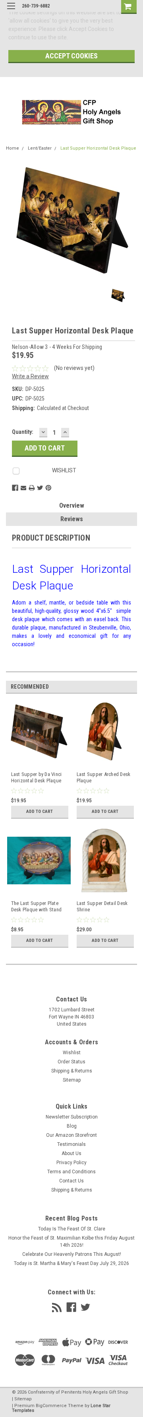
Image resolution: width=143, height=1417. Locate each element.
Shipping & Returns (71, 1071)
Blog (72, 1126)
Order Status (71, 1062)
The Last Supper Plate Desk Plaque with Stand (36, 906)
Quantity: (22, 432)
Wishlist (72, 1052)
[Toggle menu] (11, 11)
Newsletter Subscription (72, 1117)
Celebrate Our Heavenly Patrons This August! (71, 1254)
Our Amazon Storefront (71, 1135)
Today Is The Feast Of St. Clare (71, 1229)
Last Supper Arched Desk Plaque (104, 777)
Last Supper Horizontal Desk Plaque (98, 148)
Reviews (71, 519)
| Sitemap (22, 1399)
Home (12, 148)
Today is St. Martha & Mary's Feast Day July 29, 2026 (71, 1263)
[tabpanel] (39, 764)
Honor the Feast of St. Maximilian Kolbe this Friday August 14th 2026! (71, 1241)
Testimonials (71, 1144)
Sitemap (72, 1080)
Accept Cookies (71, 56)
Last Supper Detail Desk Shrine (102, 906)
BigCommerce (51, 1405)
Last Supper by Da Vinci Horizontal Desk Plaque (36, 777)
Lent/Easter (40, 148)
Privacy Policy (71, 1162)
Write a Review (30, 376)
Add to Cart (39, 811)
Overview (71, 505)
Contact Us (71, 1181)
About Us (71, 1153)
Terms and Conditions (71, 1171)
